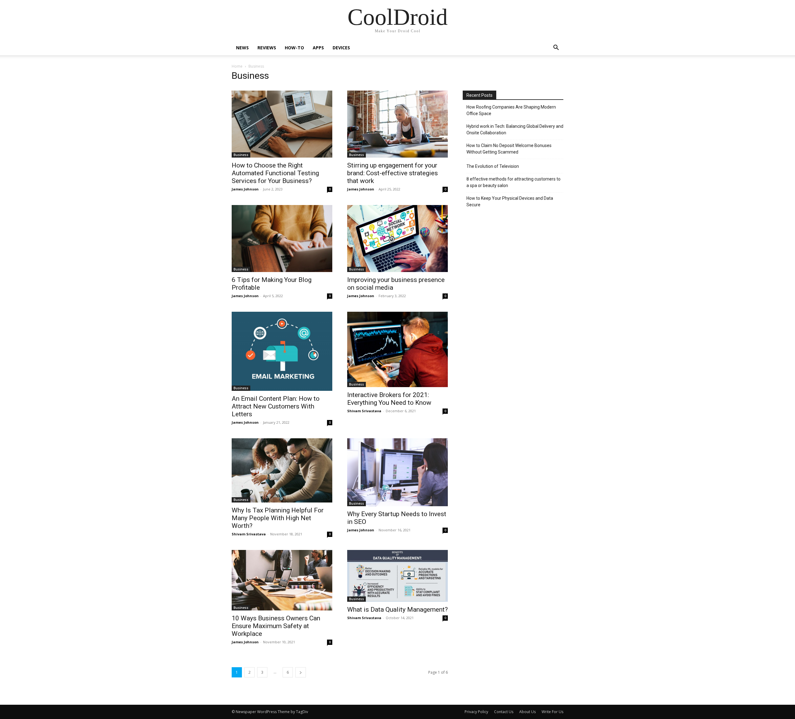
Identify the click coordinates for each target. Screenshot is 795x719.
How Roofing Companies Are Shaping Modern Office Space (511, 110)
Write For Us (552, 711)
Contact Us (503, 711)
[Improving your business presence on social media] (397, 238)
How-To (294, 48)
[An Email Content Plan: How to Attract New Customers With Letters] (282, 351)
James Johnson (245, 189)
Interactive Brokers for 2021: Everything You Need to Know (389, 398)
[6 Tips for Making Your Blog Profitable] (282, 238)
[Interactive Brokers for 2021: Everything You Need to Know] (397, 349)
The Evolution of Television (492, 166)
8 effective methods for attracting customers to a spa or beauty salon (513, 182)
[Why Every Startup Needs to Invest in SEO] (397, 472)
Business (241, 155)
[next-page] (300, 672)
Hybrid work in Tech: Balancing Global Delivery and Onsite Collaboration (514, 129)
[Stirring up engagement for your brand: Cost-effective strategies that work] (397, 124)
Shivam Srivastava (364, 411)
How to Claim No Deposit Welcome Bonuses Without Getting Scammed (509, 148)
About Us (527, 711)
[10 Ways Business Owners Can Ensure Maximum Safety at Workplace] (282, 580)
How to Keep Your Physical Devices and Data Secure (509, 201)
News (242, 48)
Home (237, 66)
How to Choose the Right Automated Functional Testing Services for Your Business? (275, 173)
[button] (555, 48)
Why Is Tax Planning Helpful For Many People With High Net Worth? (278, 518)
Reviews (266, 48)
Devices (341, 48)
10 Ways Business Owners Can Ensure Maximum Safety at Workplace (276, 625)
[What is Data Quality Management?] (397, 576)
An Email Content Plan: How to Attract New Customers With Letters (276, 406)
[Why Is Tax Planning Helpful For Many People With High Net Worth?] (282, 470)
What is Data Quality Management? (397, 609)
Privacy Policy (476, 711)
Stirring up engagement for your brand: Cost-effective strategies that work (392, 173)
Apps (318, 48)
